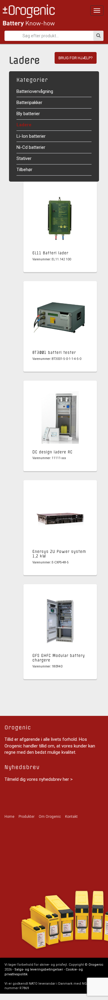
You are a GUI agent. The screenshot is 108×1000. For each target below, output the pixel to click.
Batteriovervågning (34, 91)
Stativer (24, 158)
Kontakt (71, 816)
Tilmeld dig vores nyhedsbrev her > (38, 779)
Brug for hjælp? (75, 58)
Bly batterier (28, 113)
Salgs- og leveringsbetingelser (38, 969)
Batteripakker (29, 102)
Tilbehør (24, 169)
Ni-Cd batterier (30, 147)
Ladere (24, 124)
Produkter (26, 816)
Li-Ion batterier (31, 136)
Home (9, 816)
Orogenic (96, 965)
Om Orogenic (50, 816)
